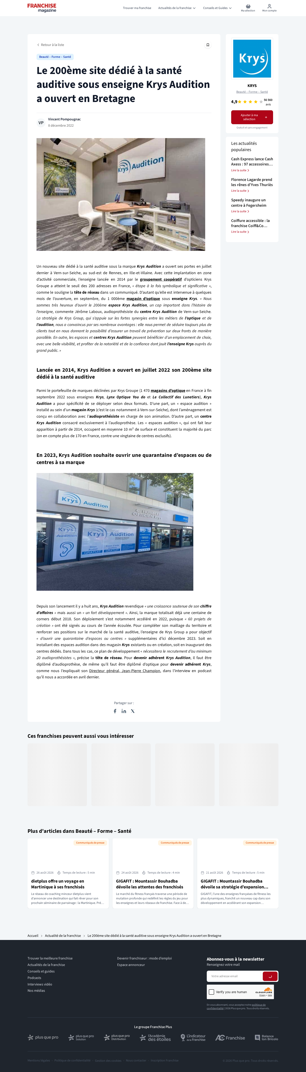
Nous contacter (136, 1061)
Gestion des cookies (108, 1061)
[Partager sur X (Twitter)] (132, 711)
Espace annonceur (131, 965)
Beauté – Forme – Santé (55, 57)
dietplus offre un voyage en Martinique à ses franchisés (57, 884)
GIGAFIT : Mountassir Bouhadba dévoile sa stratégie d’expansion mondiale (232, 887)
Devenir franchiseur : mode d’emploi (144, 958)
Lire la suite (238, 170)
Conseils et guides (41, 971)
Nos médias (36, 990)
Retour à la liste (52, 44)
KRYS (252, 86)
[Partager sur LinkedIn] (123, 711)
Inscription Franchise (165, 1061)
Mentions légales (39, 1061)
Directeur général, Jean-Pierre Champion (124, 671)
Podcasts (34, 978)
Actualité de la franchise (63, 935)
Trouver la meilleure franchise (50, 958)
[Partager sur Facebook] (115, 711)
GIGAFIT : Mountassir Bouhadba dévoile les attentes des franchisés (149, 884)
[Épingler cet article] (207, 44)
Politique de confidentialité (72, 1061)
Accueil (33, 935)
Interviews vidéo (40, 984)
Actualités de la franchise (46, 965)
